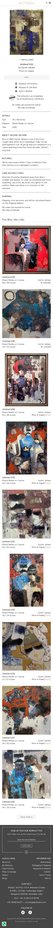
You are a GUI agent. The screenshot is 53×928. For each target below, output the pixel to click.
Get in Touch (45, 875)
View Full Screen (27, 60)
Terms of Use (33, 921)
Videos (5, 875)
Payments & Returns (42, 868)
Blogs (4, 878)
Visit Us (48, 878)
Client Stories (8, 868)
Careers (47, 872)
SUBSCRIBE (27, 846)
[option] (26, 32)
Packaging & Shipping (41, 865)
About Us (6, 862)
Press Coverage (9, 872)
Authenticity (46, 862)
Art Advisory (7, 865)
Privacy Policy (20, 921)
